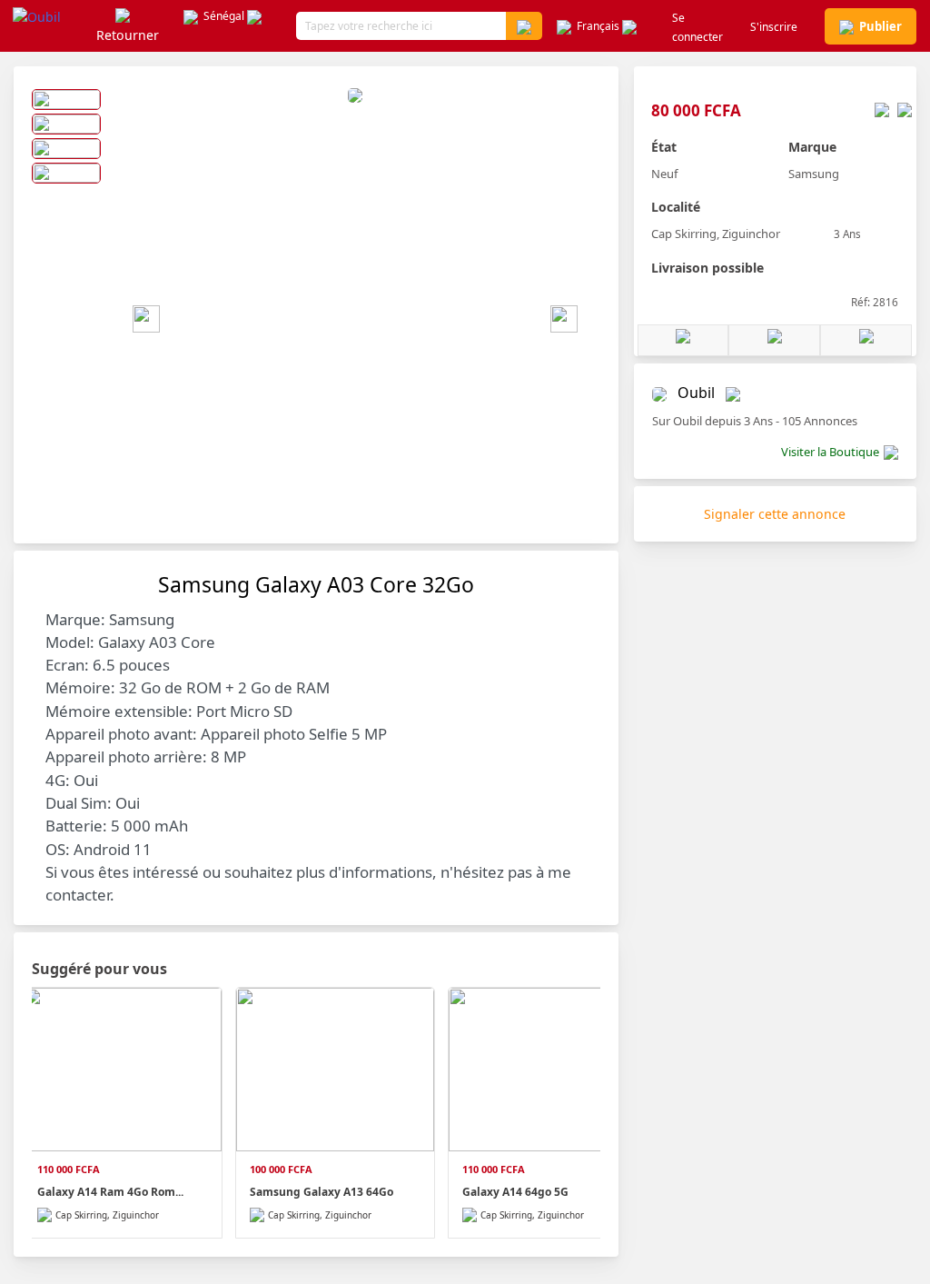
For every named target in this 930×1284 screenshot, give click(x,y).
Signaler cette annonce (775, 514)
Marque (812, 146)
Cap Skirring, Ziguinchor (715, 233)
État (664, 146)
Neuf (664, 173)
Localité (675, 206)
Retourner (127, 35)
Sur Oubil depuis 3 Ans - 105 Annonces (754, 421)
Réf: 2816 (874, 301)
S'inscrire (773, 27)
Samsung (813, 173)
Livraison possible (707, 267)
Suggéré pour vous (99, 969)
